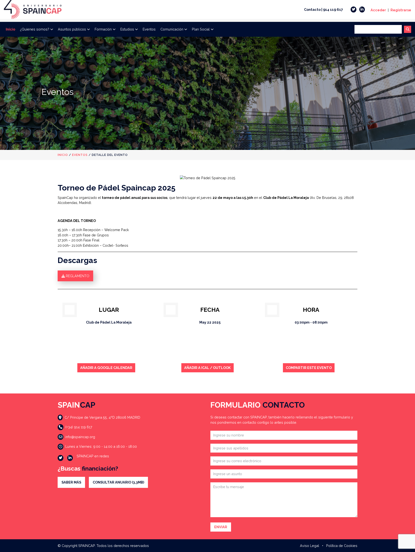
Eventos (149, 29)
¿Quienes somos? (34, 29)
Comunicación (171, 29)
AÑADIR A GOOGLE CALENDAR (106, 368)
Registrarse (401, 10)
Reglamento (77, 276)
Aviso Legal (309, 546)
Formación (103, 29)
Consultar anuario (118, 482)
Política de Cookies (341, 546)
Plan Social (201, 29)
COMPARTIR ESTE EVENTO (309, 368)
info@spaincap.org (80, 437)
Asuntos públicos (72, 29)
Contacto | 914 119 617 (323, 9)
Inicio (10, 29)
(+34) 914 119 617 (78, 427)
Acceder (378, 10)
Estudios (127, 29)
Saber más (71, 482)
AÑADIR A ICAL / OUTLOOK (207, 368)
